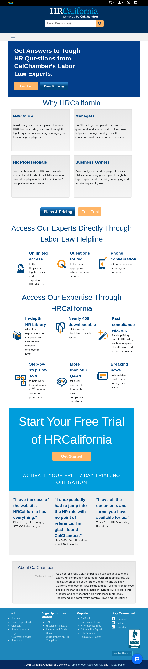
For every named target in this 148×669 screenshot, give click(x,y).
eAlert (49, 622)
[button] (100, 23)
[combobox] (70, 23)
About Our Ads (95, 664)
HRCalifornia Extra (56, 625)
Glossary (16, 625)
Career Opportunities (22, 622)
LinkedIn (121, 627)
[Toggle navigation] (13, 37)
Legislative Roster (91, 636)
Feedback (16, 640)
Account (16, 618)
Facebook (121, 619)
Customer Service (21, 636)
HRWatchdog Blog (91, 625)
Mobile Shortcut (122, 653)
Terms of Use (78, 664)
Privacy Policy (117, 664)
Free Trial (26, 86)
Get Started (71, 456)
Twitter (120, 623)
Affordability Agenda (92, 629)
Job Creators (88, 633)
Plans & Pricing (54, 86)
